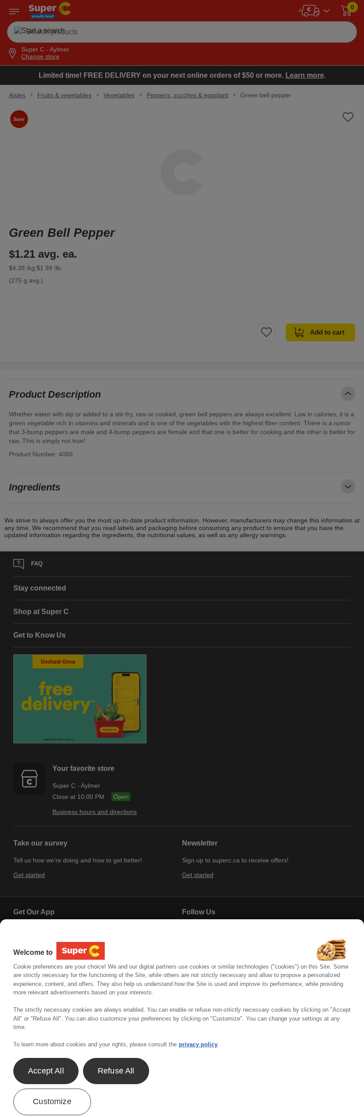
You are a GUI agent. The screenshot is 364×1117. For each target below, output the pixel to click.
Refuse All (116, 1070)
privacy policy (198, 1044)
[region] (182, 1018)
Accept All (46, 1070)
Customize (52, 1101)
